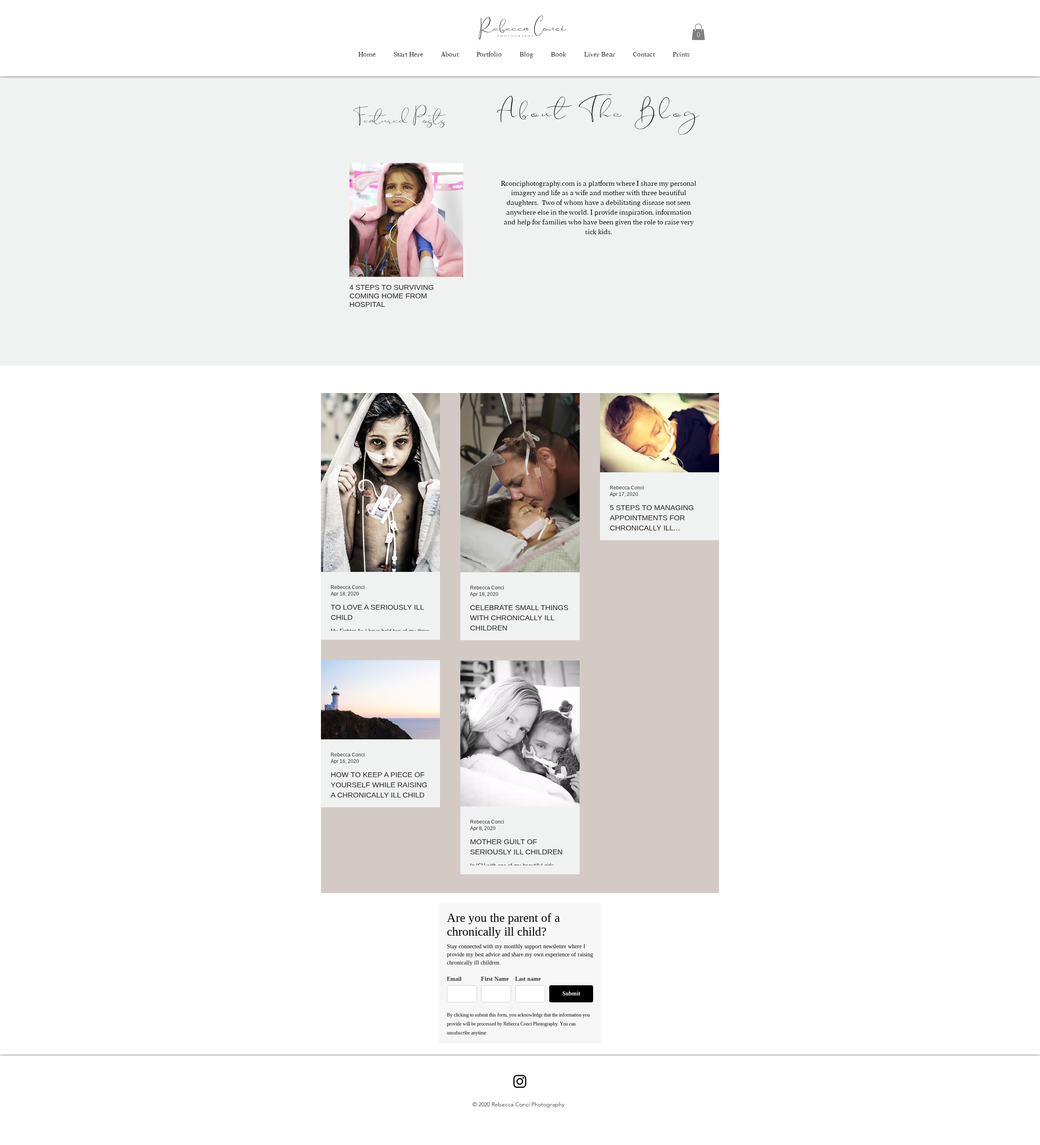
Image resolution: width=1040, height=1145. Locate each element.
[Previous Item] (362, 219)
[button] (698, 32)
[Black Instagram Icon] (520, 1081)
